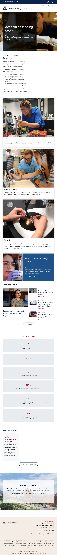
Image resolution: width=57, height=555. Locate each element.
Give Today (43, 6)
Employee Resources (49, 521)
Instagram (43, 534)
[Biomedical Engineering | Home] (15, 8)
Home (37, 6)
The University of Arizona (40, 553)
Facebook (35, 534)
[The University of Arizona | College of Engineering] (11, 522)
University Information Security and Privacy (28, 551)
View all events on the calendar (28, 464)
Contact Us (51, 6)
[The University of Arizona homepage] (12, 2)
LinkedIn (51, 534)
